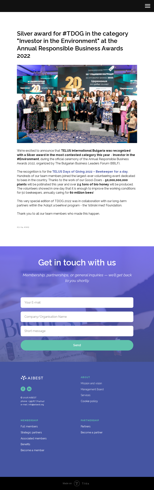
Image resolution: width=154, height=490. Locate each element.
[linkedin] (29, 389)
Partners (86, 426)
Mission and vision (91, 383)
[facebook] (23, 389)
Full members (29, 426)
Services (85, 395)
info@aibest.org (36, 404)
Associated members (34, 438)
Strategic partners (31, 432)
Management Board (92, 389)
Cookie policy (89, 401)
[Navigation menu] (147, 6)
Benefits (25, 444)
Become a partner (92, 432)
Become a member (32, 450)
